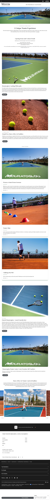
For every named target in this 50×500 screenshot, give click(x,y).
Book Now (4, 94)
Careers (9, 484)
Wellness (3, 443)
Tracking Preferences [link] (4, 484)
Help (21, 485)
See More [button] (37, 31)
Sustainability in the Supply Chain (6, 485)
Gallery (26, 441)
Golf (3, 445)
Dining (3, 441)
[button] (43, 1)
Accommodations (5, 439)
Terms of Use (13, 484)
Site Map (13, 485)
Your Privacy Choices (34, 484)
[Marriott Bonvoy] (46, 1)
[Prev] (2, 418)
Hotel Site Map (17, 485)
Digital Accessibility (41, 484)
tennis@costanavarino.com (25, 47)
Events (26, 439)
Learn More (5, 375)
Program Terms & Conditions (20, 484)
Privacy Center (27, 484)
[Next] (46, 418)
